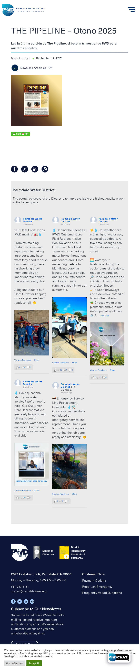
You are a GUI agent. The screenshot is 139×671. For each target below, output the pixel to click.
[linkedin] (34, 169)
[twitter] (24, 169)
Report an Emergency (97, 587)
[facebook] (14, 169)
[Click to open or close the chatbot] (119, 657)
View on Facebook (22, 360)
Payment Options (94, 580)
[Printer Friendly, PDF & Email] (20, 133)
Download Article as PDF (36, 67)
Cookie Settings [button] (14, 663)
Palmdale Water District (32, 220)
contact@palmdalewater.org (29, 591)
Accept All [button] (34, 663)
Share (37, 360)
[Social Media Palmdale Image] (31, 332)
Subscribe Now (24, 644)
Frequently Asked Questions (102, 593)
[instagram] (45, 169)
